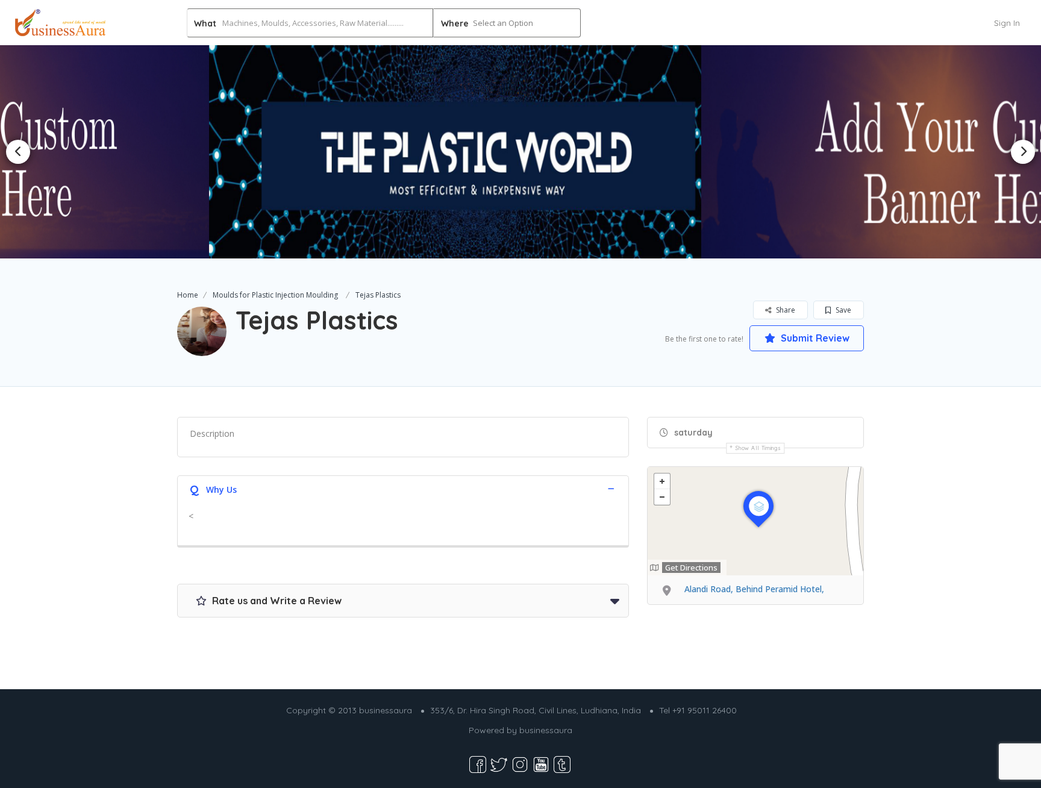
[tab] (403, 488)
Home (187, 295)
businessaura (545, 730)
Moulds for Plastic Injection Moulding (275, 295)
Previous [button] (18, 152)
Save (842, 310)
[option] (521, 151)
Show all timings (758, 448)
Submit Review (813, 338)
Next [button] (1023, 152)
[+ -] (755, 521)
